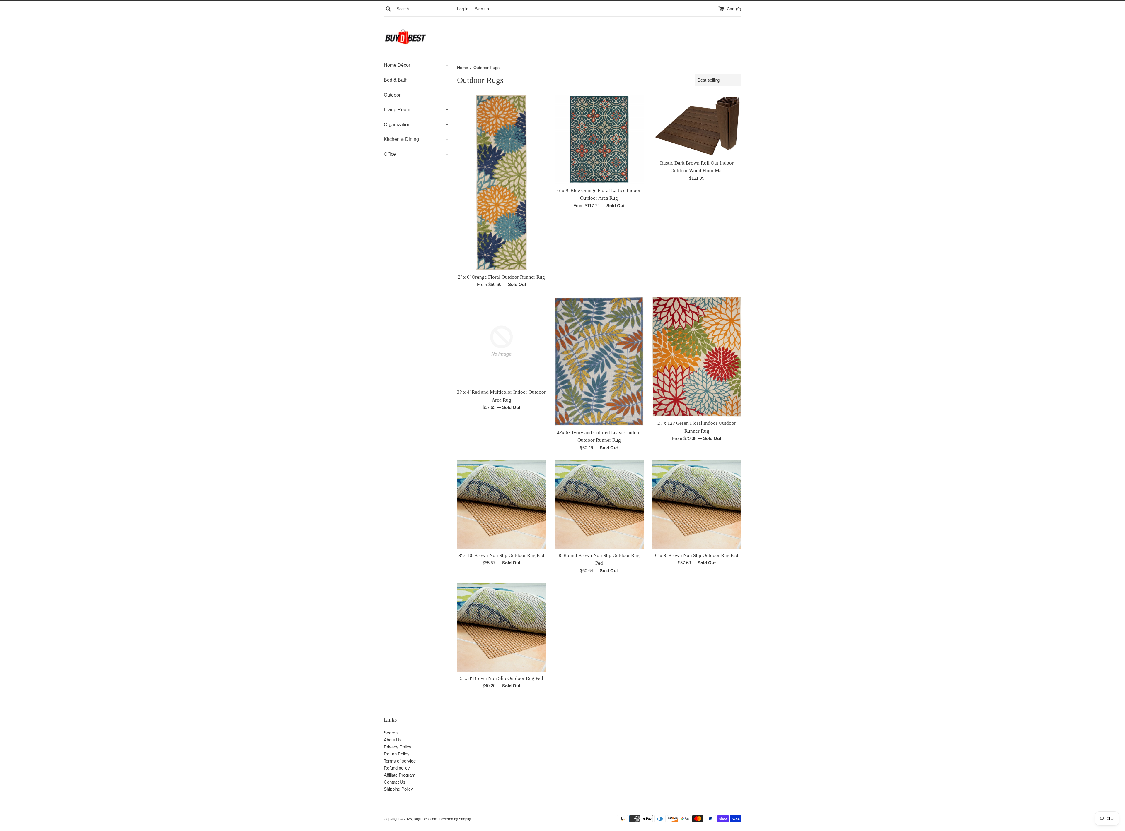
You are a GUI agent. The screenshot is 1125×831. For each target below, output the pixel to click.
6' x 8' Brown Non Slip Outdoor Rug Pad (696, 555)
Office (416, 154)
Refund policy (397, 767)
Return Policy (397, 753)
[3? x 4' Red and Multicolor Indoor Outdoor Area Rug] (501, 341)
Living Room (416, 109)
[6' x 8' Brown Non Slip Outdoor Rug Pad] (696, 504)
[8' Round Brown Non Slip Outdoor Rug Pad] (599, 504)
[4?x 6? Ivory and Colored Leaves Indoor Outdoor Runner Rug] (599, 361)
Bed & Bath (416, 80)
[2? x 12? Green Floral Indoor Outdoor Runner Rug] (696, 357)
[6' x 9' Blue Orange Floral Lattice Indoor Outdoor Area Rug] (599, 139)
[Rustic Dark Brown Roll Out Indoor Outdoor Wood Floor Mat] (696, 125)
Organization (416, 124)
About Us (393, 739)
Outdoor (416, 94)
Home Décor (416, 65)
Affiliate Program (399, 774)
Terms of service (400, 760)
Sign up (482, 9)
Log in (462, 9)
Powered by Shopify (455, 819)
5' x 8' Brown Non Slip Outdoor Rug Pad (501, 678)
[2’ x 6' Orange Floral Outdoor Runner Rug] (501, 182)
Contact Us (394, 781)
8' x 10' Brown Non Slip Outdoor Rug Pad (501, 555)
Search (391, 732)
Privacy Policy (397, 746)
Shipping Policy (398, 789)
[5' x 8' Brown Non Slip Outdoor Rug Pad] (501, 627)
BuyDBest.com (425, 819)
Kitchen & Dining (416, 139)
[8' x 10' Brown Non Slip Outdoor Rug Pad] (501, 504)
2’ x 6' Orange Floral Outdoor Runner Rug (501, 277)
